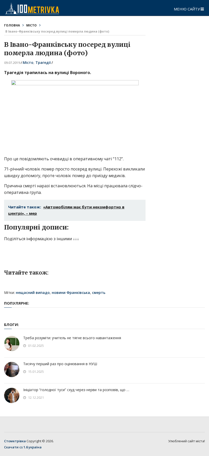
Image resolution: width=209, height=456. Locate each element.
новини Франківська (71, 292)
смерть (98, 292)
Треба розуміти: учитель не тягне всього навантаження (72, 337)
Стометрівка (15, 441)
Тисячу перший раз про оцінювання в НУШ (60, 363)
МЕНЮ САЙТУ (187, 8)
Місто (31, 25)
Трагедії (43, 62)
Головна (12, 25)
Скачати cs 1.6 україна (23, 447)
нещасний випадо (33, 292)
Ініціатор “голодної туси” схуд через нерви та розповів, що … (76, 389)
